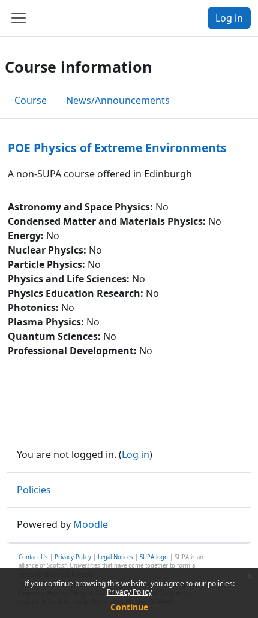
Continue (129, 607)
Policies (34, 489)
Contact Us (33, 557)
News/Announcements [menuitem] (118, 100)
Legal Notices (115, 557)
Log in (229, 18)
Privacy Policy (129, 592)
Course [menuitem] (30, 100)
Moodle (90, 524)
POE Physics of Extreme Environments (117, 148)
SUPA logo (154, 557)
